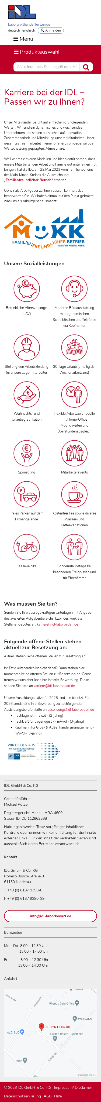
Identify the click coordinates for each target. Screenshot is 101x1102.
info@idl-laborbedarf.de (50, 916)
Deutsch (14, 30)
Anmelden (52, 30)
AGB (47, 1096)
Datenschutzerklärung (22, 1096)
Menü (26, 39)
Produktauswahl (36, 52)
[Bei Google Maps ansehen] (50, 1035)
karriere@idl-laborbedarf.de (57, 624)
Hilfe (58, 1096)
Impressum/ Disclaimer (73, 1087)
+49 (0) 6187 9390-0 (24, 890)
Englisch (28, 30)
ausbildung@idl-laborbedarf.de (70, 709)
